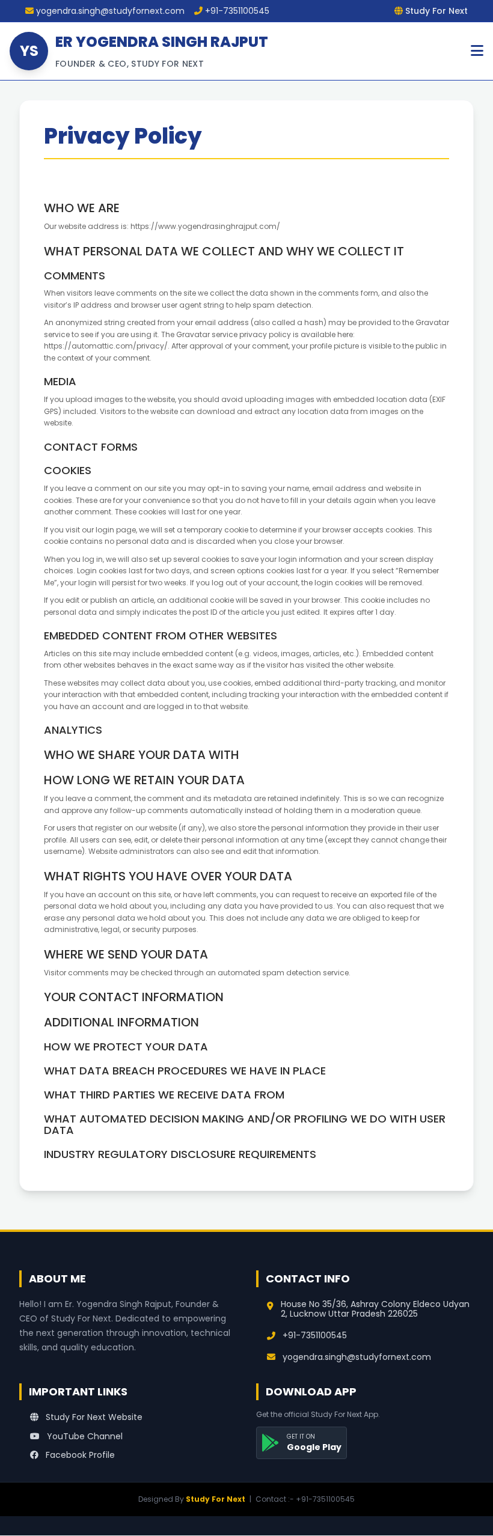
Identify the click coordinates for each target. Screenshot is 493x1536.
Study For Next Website (92, 1417)
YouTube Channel (83, 1436)
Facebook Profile (79, 1455)
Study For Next (215, 1499)
